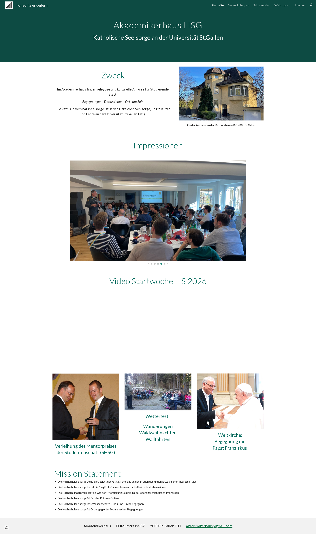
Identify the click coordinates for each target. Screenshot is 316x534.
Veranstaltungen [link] (238, 5)
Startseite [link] (217, 5)
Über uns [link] (299, 5)
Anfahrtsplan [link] (281, 5)
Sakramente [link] (261, 5)
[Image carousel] (157, 213)
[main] (157, 28)
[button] (311, 5)
